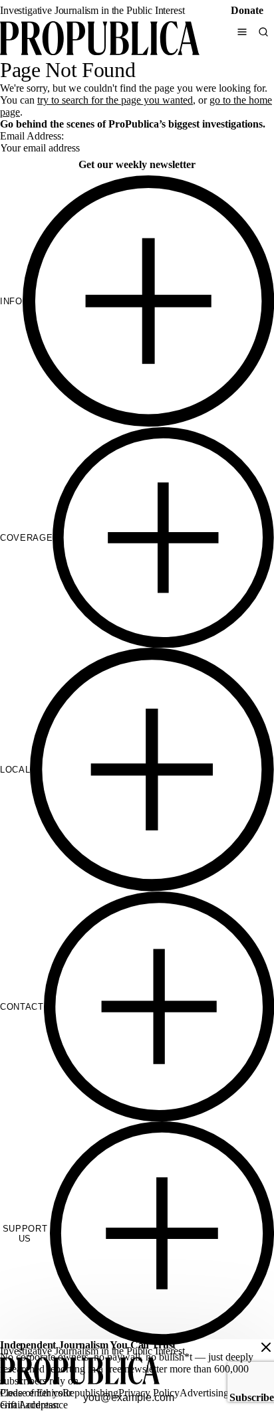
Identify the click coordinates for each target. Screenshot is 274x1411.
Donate (247, 10)
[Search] (263, 32)
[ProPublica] (100, 39)
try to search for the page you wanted (115, 100)
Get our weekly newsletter (137, 164)
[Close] (266, 1347)
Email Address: (32, 135)
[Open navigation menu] (242, 32)
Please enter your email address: (36, 1398)
